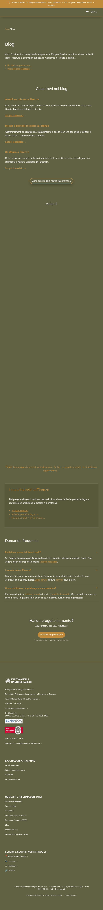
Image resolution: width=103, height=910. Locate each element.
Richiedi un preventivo (18, 65)
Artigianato (41, 279)
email (37, 594)
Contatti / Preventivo (13, 801)
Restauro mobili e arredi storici (27, 518)
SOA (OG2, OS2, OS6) (15, 716)
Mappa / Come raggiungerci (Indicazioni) (23, 743)
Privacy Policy (11, 834)
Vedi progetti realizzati (18, 69)
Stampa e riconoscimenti (15, 815)
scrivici (59, 580)
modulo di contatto (61, 594)
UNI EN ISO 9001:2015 (39, 716)
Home (7, 29)
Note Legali (23, 834)
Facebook (13, 866)
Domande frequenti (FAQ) (16, 820)
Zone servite (41, 580)
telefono (29, 594)
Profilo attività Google (18, 856)
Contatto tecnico (70, 895)
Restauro (51, 279)
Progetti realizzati (48, 562)
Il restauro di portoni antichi (24, 442)
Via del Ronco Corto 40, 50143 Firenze (22, 699)
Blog (7, 825)
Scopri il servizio (14, 115)
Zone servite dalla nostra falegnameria (51, 181)
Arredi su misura (12, 765)
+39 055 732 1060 (14, 703)
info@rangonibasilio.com (16, 708)
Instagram (13, 861)
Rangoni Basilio (17, 279)
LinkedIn (12, 870)
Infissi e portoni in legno (15, 770)
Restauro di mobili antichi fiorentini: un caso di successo (40, 275)
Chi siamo (9, 811)
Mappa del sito (11, 830)
